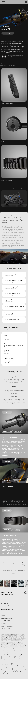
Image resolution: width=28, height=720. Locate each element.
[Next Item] (24, 256)
